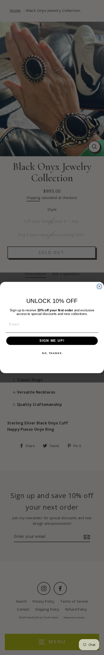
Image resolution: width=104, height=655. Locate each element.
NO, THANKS (52, 353)
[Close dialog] (99, 286)
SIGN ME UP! (52, 341)
